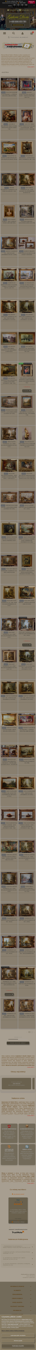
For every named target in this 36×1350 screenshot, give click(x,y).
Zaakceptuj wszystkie (18, 1346)
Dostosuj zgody (18, 1340)
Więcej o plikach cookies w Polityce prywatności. (12, 1330)
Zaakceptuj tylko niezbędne (18, 1335)
